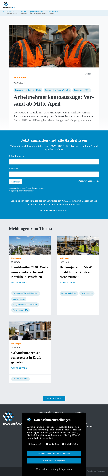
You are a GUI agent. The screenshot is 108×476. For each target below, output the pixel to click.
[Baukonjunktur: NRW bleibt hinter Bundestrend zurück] (78, 245)
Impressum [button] (66, 469)
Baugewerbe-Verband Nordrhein (28, 90)
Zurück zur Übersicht (54, 398)
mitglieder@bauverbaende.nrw (21, 191)
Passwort (13, 168)
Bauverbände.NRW (81, 90)
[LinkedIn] (12, 471)
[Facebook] (4, 471)
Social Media (71, 444)
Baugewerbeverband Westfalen (57, 90)
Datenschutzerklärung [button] (47, 469)
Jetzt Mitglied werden (53, 210)
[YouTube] (16, 471)
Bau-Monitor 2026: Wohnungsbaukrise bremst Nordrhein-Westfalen (29, 272)
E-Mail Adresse (16, 156)
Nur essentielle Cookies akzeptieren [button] (54, 453)
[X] (8, 471)
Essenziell (35, 444)
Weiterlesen (19, 283)
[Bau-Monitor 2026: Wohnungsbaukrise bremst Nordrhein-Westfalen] (30, 245)
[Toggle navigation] (103, 5)
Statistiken (53, 444)
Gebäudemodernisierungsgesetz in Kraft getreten (26, 357)
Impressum (79, 412)
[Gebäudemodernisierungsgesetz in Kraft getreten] (30, 330)
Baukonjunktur (19, 299)
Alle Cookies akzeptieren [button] (54, 460)
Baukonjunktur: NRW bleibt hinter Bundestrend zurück (76, 272)
